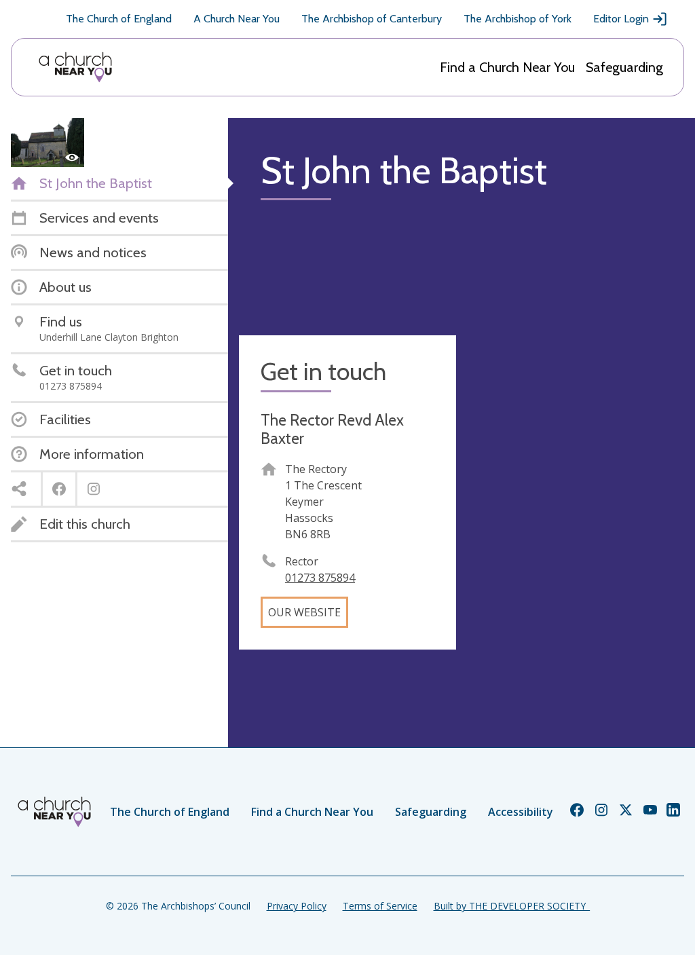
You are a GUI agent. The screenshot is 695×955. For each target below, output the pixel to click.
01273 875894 (320, 577)
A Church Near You (236, 18)
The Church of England (119, 18)
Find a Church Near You (507, 67)
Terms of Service (380, 905)
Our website (304, 612)
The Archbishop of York (517, 18)
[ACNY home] (75, 67)
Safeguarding (624, 67)
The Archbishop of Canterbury (371, 18)
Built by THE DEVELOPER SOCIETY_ (512, 905)
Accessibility (520, 811)
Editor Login (621, 18)
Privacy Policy (296, 905)
